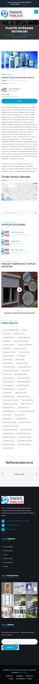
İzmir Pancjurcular (8, 385)
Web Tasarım (23, 672)
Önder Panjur (15, 241)
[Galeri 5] (19, 600)
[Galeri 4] (7, 600)
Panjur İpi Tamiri (7, 392)
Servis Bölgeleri (8, 547)
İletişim (19, 101)
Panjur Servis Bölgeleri (24, 444)
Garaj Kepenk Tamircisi (9, 352)
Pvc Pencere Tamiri (8, 381)
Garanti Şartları (8, 550)
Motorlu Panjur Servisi (9, 389)
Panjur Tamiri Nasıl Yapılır (21, 341)
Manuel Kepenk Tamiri (21, 374)
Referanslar (20, 679)
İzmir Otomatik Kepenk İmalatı (26, 411)
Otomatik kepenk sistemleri (10, 404)
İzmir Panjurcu (21, 355)
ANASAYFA (11, 35)
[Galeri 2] (19, 588)
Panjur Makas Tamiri (20, 418)
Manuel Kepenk (20, 359)
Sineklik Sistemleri (8, 363)
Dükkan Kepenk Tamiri (23, 337)
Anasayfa (9, 676)
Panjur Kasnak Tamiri (27, 400)
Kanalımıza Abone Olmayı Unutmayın (19, 313)
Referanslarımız (8, 562)
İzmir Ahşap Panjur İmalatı (10, 429)
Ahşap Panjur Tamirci (22, 363)
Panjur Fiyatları (7, 415)
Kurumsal (19, 676)
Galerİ (11, 679)
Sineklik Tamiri (7, 348)
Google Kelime (7, 558)
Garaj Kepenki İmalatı (9, 444)
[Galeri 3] (32, 588)
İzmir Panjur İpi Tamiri (22, 385)
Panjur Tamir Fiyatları (26, 429)
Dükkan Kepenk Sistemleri (25, 344)
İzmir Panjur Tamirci (17, 232)
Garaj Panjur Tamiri (23, 407)
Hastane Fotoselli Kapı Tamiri (11, 426)
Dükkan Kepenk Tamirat (23, 396)
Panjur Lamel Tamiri (26, 404)
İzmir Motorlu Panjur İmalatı (24, 440)
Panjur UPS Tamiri (8, 448)
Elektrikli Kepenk (7, 418)
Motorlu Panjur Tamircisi (9, 422)
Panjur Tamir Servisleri (24, 437)
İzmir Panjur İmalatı (24, 352)
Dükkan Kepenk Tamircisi (23, 381)
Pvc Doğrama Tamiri (26, 35)
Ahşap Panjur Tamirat (24, 378)
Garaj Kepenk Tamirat (9, 367)
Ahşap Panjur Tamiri (19, 333)
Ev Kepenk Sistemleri (8, 344)
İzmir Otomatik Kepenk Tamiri (11, 330)
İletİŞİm (29, 679)
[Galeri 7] (7, 612)
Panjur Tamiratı (7, 374)
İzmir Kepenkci (26, 370)
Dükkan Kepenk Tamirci (24, 367)
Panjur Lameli (22, 389)
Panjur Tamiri (6, 333)
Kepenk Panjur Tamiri (9, 407)
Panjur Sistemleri (7, 359)
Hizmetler (29, 676)
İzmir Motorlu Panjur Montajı (10, 370)
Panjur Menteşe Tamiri (9, 437)
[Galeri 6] (32, 600)
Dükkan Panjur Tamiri (21, 392)
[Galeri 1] (7, 588)
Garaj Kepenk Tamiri (8, 337)
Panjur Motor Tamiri (8, 433)
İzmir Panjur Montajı (8, 355)
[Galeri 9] (32, 612)
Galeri (5, 554)
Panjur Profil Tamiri (19, 415)
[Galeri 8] (19, 612)
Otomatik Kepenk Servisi (23, 433)
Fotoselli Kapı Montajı (9, 411)
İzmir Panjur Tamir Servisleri (10, 400)
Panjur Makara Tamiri (9, 378)
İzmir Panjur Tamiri (17, 250)
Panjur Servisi (7, 341)
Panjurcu (24, 330)
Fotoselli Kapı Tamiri (8, 396)
